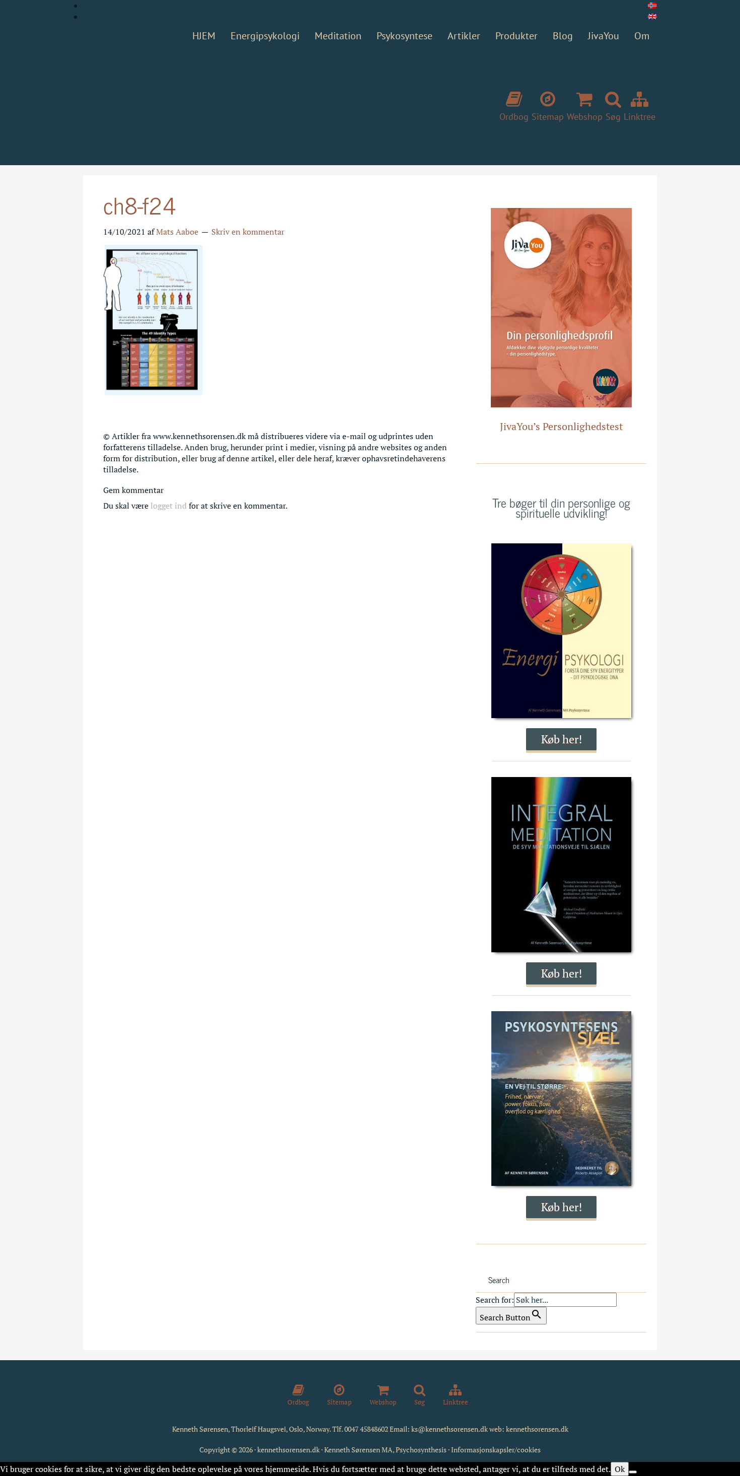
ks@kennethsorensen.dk (449, 1429)
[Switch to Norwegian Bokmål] (652, 5)
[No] (633, 1471)
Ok (620, 1468)
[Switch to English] (652, 16)
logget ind (169, 505)
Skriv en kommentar (247, 231)
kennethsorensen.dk (537, 1429)
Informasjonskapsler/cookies (496, 1449)
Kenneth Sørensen (234, 102)
